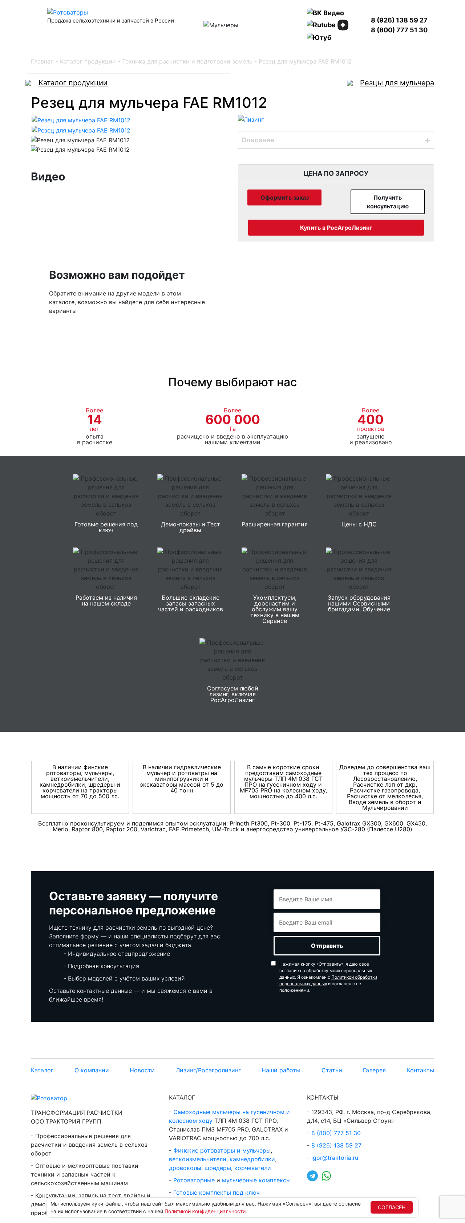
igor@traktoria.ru (334, 1157)
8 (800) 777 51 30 (399, 30)
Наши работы (281, 1070)
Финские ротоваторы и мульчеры (222, 1150)
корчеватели (252, 1167)
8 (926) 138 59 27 (399, 20)
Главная (42, 61)
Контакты (420, 1070)
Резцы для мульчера (397, 82)
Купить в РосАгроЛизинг (336, 227)
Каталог (42, 1070)
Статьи (332, 1070)
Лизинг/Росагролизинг (208, 1070)
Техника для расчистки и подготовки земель (187, 61)
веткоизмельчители (197, 1159)
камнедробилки (252, 1159)
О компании (91, 1070)
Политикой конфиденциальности (205, 1211)
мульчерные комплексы (256, 1180)
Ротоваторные (194, 1180)
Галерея (374, 1070)
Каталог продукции (88, 61)
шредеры (218, 1167)
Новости (142, 1070)
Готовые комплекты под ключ (216, 1192)
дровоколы (185, 1167)
